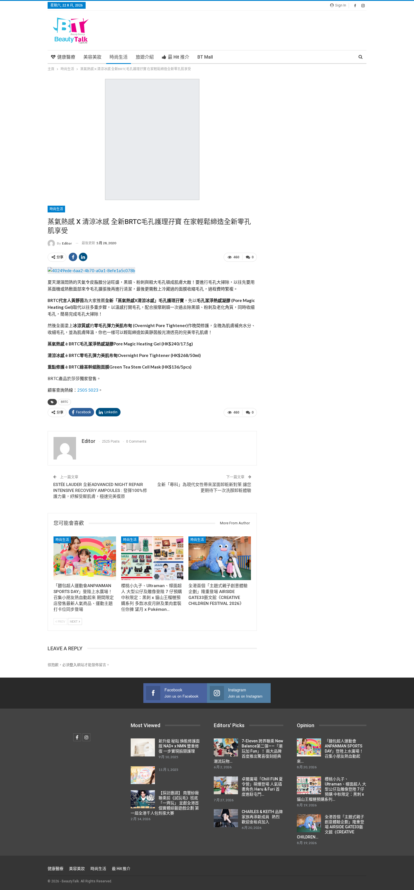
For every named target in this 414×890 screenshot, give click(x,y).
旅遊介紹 (145, 57)
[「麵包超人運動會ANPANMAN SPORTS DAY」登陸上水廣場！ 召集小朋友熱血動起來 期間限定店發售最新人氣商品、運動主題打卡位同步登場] (85, 558)
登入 (73, 664)
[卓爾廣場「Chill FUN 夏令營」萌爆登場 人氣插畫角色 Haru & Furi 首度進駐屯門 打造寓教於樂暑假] (226, 785)
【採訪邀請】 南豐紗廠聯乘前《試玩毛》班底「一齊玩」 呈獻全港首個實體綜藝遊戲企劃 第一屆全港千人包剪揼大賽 (165, 803)
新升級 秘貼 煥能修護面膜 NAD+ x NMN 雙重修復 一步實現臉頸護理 (179, 746)
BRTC (64, 401)
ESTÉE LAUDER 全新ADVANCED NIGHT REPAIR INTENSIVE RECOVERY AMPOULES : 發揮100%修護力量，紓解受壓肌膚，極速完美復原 (100, 490)
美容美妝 (92, 57)
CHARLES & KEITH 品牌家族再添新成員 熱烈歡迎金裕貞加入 (262, 816)
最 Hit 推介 (178, 57)
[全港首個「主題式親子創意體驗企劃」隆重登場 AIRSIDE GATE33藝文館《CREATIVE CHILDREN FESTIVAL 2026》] (219, 558)
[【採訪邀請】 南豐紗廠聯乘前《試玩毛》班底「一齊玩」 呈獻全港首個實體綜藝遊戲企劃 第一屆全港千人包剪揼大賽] (143, 799)
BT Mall (205, 57)
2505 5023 (87, 389)
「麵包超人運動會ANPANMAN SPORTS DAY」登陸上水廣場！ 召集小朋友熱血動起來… (330, 751)
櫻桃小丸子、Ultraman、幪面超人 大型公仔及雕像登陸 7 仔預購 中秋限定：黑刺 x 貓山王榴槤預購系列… (331, 789)
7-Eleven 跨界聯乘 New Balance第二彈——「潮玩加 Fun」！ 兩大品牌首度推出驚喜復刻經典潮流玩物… (248, 751)
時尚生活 (119, 57)
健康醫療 (66, 57)
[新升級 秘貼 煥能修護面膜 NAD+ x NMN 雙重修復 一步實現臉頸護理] (143, 747)
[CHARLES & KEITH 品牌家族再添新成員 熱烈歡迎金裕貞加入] (226, 818)
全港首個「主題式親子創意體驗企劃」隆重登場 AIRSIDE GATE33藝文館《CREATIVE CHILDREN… (330, 826)
